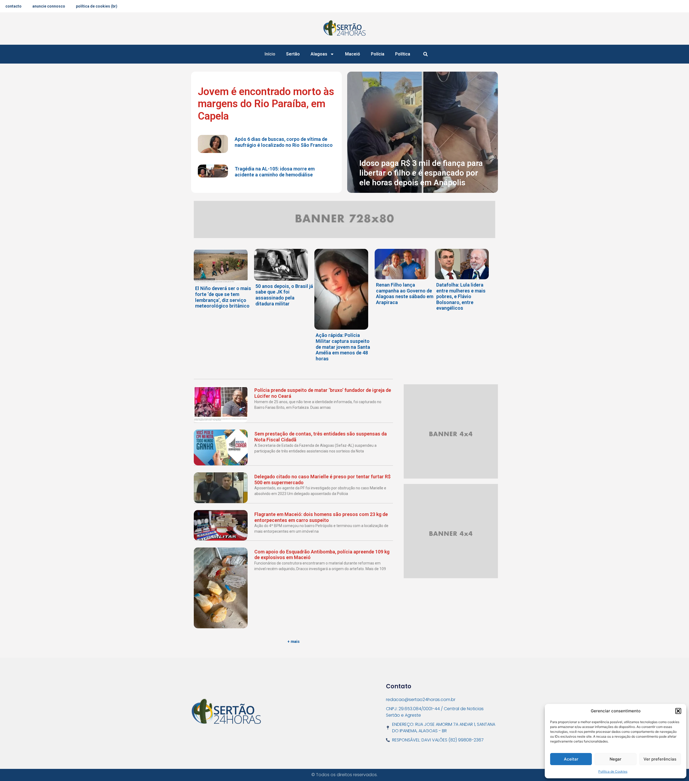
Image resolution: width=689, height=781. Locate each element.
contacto (13, 6)
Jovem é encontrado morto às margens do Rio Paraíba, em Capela (266, 104)
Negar (615, 759)
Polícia (377, 54)
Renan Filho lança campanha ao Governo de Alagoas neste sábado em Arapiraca (404, 293)
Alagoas (319, 54)
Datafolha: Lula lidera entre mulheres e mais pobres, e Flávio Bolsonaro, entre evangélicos (461, 296)
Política (402, 54)
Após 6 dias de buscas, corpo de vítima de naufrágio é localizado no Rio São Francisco (284, 142)
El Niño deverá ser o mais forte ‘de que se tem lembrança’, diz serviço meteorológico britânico (223, 297)
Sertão (293, 54)
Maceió (352, 54)
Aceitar (571, 759)
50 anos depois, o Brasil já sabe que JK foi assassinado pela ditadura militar (284, 294)
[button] (678, 711)
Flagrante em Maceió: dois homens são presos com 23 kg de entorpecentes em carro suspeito (321, 517)
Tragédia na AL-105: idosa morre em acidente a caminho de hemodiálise (275, 171)
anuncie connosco (48, 6)
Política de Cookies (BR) (96, 6)
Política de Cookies (612, 771)
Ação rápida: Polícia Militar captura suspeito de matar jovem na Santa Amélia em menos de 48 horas (343, 346)
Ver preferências (660, 759)
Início (270, 54)
